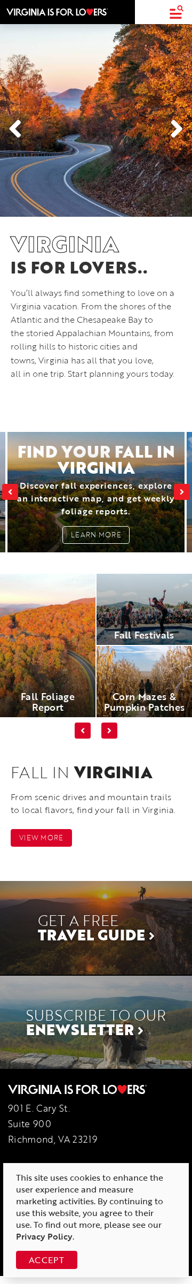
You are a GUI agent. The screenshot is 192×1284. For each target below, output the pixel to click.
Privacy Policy (44, 1236)
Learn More (96, 534)
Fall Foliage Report (48, 701)
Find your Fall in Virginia (96, 478)
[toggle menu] (176, 12)
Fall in (82, 772)
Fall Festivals (144, 635)
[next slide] (182, 492)
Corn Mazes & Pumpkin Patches (144, 701)
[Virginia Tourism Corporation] (57, 12)
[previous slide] (10, 492)
